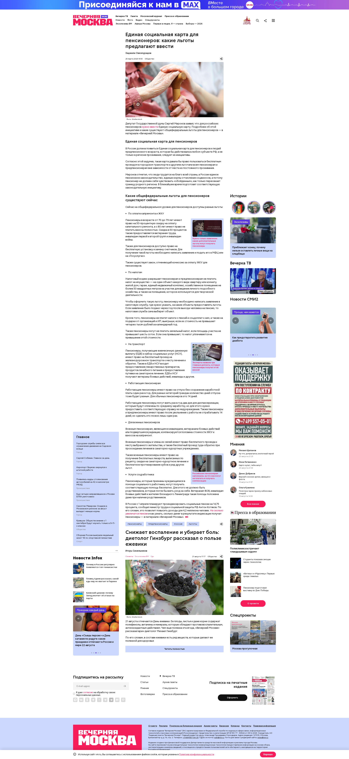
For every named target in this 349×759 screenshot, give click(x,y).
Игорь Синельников (136, 550)
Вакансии (224, 726)
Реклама (163, 726)
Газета (134, 16)
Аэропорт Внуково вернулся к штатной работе (91, 468)
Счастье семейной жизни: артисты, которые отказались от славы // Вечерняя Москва (269, 208)
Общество (81, 529)
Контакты (246, 726)
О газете (152, 726)
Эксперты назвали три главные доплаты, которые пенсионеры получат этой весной (206, 366)
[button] (78, 618)
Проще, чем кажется (246, 312)
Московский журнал (151, 16)
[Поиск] (257, 20)
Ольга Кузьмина (247, 488)
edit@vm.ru (219, 737)
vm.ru (201, 735)
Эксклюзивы (241, 222)
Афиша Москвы (143, 23)
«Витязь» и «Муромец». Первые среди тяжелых (259, 575)
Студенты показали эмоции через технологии (257, 561)
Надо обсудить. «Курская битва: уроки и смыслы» (253, 281)
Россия (178, 524)
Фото (130, 20)
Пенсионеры (135, 524)
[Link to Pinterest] (123, 700)
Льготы (193, 524)
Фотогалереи (147, 694)
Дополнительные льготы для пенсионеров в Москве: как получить (207, 228)
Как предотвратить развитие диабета (253, 321)
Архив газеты (170, 682)
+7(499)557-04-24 (190, 737)
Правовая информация (264, 726)
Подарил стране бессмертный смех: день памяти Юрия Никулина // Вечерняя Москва (254, 208)
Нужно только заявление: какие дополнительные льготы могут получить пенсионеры (205, 242)
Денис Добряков (247, 474)
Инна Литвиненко (247, 462)
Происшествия (83, 488)
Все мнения (253, 504)
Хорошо (268, 754)
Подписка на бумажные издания (185, 726)
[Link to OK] (87, 700)
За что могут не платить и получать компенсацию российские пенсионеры (207, 463)
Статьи (144, 682)
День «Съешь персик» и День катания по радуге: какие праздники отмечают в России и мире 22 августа (94, 640)
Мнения (237, 444)
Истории (238, 196)
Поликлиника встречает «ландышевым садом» (244, 550)
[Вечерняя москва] (107, 738)
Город (79, 452)
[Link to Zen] (93, 700)
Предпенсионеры (158, 524)
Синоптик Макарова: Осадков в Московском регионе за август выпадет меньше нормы (91, 509)
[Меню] (273, 20)
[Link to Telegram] (105, 700)
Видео (139, 20)
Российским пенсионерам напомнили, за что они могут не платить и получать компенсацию (206, 477)
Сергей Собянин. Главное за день (92, 458)
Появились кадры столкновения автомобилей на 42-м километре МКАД (92, 482)
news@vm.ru (262, 737)
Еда (152, 557)
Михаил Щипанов (247, 450)
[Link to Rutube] (117, 700)
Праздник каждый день (91, 610)
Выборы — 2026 (194, 23)
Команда (235, 726)
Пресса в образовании (177, 16)
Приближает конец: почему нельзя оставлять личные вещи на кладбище (252, 250)
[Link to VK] (81, 700)
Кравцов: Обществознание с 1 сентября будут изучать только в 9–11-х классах (95, 523)
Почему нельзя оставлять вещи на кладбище (253, 230)
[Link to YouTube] (99, 700)
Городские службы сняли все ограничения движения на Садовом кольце (93, 446)
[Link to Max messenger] (75, 700)
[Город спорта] (247, 20)
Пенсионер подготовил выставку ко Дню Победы (256, 589)
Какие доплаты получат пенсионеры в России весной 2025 (207, 352)
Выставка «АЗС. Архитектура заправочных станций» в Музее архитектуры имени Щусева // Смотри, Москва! (239, 208)
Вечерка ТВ (122, 16)
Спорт (79, 541)
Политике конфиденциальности (196, 754)
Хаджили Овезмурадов (138, 53)
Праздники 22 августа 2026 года (96, 618)
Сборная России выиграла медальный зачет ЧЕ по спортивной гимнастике (94, 536)
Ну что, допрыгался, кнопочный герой (256, 453)
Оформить (232, 697)
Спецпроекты (152, 20)
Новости (120, 20)
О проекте (253, 603)
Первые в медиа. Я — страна (168, 23)
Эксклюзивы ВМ (124, 23)
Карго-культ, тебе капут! (250, 465)
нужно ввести (150, 127)
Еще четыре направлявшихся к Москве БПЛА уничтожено (95, 495)
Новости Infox (87, 558)
